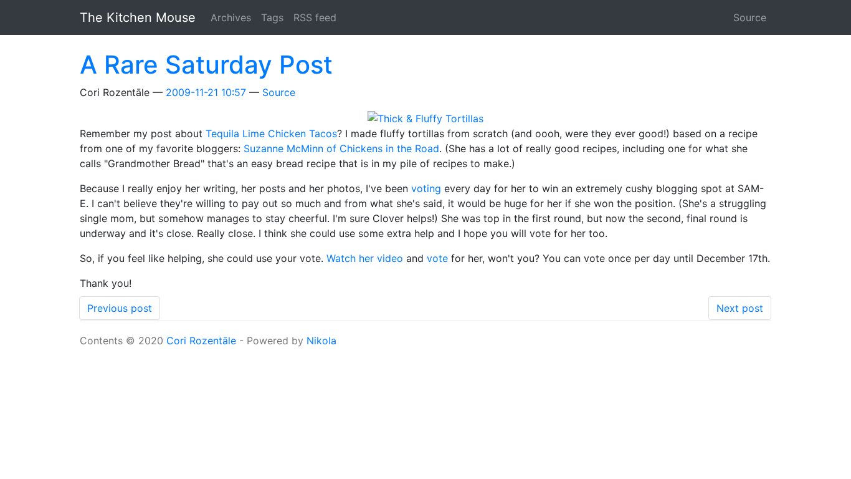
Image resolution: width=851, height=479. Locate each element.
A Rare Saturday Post (206, 64)
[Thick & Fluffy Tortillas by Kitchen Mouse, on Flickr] (425, 117)
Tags (272, 17)
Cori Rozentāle (201, 340)
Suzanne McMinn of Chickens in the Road (341, 148)
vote (437, 258)
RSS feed (314, 17)
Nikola (321, 340)
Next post (739, 308)
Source (749, 17)
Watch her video (364, 258)
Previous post (119, 308)
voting (426, 188)
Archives (231, 17)
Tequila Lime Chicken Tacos (271, 133)
